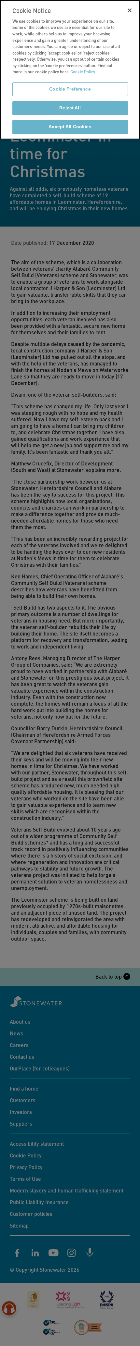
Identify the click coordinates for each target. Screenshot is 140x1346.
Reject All (69, 107)
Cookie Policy (82, 71)
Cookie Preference (70, 89)
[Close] (129, 10)
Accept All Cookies (70, 126)
